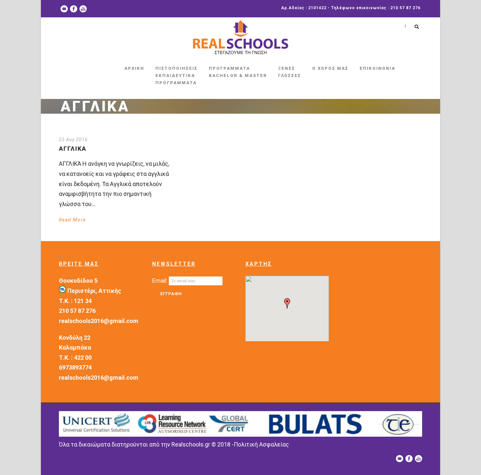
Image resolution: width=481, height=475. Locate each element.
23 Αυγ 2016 (73, 139)
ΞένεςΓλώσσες (289, 72)
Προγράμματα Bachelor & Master (238, 72)
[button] (287, 303)
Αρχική (134, 68)
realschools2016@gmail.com (98, 320)
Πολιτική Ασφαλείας (261, 444)
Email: (160, 280)
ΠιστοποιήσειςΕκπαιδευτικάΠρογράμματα (176, 75)
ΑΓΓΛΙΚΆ (72, 148)
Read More (72, 219)
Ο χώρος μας (330, 68)
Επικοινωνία (377, 68)
